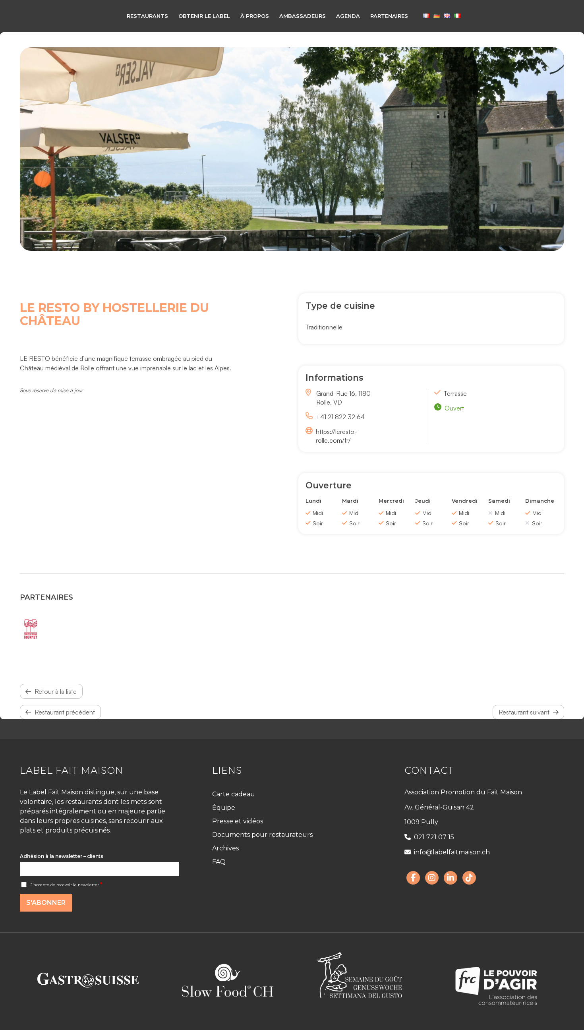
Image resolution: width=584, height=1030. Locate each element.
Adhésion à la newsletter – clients (61, 856)
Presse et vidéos (237, 821)
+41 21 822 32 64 (340, 417)
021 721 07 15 (434, 837)
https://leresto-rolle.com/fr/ (336, 436)
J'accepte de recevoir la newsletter (66, 884)
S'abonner (46, 902)
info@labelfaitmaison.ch (452, 852)
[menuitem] (147, 16)
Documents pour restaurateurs (262, 834)
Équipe (223, 807)
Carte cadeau (233, 794)
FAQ (219, 861)
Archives (225, 848)
